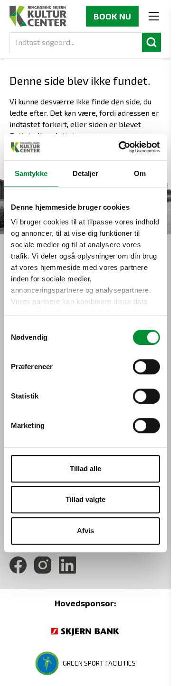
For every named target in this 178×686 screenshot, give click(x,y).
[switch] (146, 366)
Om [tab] (140, 173)
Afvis (85, 531)
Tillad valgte (85, 499)
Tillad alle (85, 468)
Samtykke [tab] (31, 173)
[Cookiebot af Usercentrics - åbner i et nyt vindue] (120, 147)
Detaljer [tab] (86, 173)
